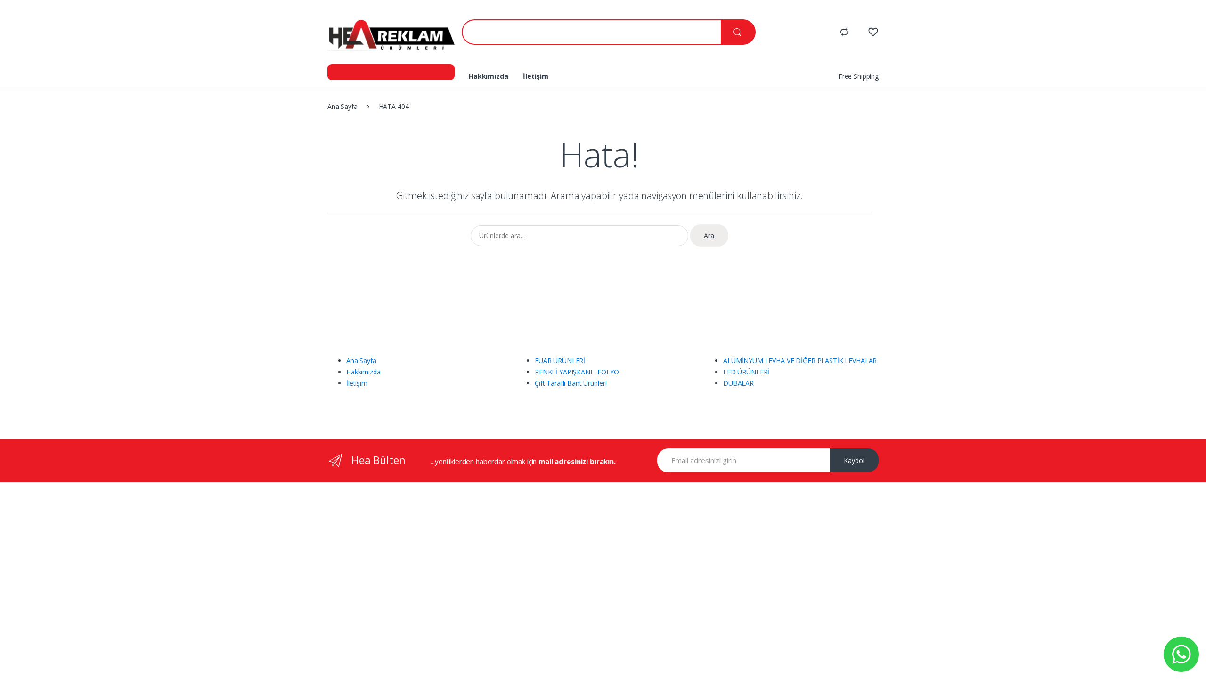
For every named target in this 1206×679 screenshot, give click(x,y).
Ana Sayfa (342, 106)
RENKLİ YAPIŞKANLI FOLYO (577, 371)
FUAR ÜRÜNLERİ (560, 360)
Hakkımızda (488, 76)
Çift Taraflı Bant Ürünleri (570, 383)
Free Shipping (859, 76)
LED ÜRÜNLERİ (746, 371)
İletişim (535, 76)
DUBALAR (738, 383)
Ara (709, 235)
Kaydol (854, 460)
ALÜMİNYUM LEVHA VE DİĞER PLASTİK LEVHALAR (800, 360)
